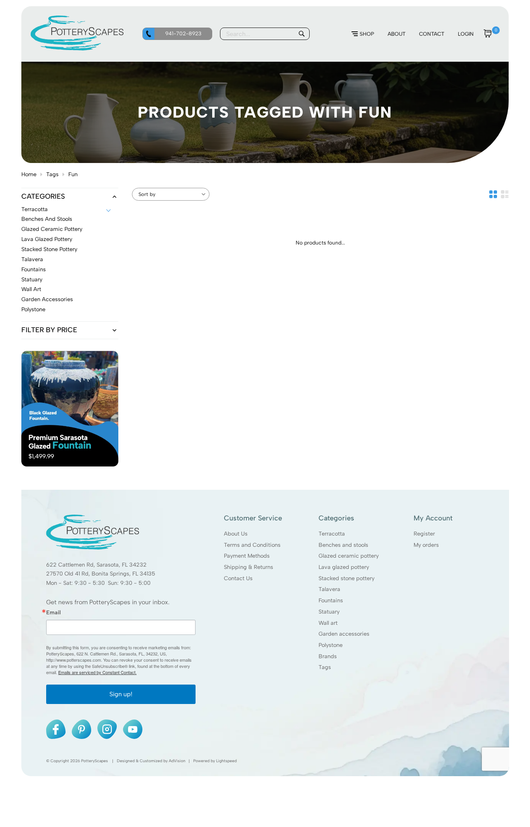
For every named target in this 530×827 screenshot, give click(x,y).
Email (53, 612)
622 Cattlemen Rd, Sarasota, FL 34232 (96, 564)
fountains (33, 270)
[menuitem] (363, 34)
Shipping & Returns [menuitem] (248, 566)
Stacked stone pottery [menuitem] (346, 578)
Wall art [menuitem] (328, 622)
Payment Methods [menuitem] (247, 555)
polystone (33, 310)
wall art (31, 289)
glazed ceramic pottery (51, 229)
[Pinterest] (81, 729)
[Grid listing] (493, 194)
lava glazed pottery (46, 239)
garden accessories (47, 299)
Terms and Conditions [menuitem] (252, 544)
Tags (52, 174)
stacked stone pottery (49, 249)
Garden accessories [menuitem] (344, 634)
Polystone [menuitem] (331, 644)
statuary (31, 280)
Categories (43, 197)
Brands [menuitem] (328, 656)
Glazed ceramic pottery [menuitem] (349, 555)
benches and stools (46, 219)
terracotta (34, 209)
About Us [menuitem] (236, 533)
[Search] (301, 34)
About (396, 34)
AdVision (177, 761)
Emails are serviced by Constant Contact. (97, 672)
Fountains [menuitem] (331, 600)
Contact (431, 34)
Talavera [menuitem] (329, 589)
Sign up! (120, 694)
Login (466, 34)
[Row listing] (505, 194)
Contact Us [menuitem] (238, 578)
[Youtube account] (132, 729)
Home (28, 174)
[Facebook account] (56, 729)
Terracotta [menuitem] (332, 533)
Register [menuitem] (424, 533)
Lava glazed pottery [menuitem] (344, 566)
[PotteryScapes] (77, 48)
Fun (73, 174)
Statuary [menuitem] (329, 611)
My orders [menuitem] (425, 544)
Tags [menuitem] (325, 667)
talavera (32, 260)
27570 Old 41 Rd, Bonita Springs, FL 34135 (100, 573)
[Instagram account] (107, 729)
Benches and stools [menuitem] (343, 544)
